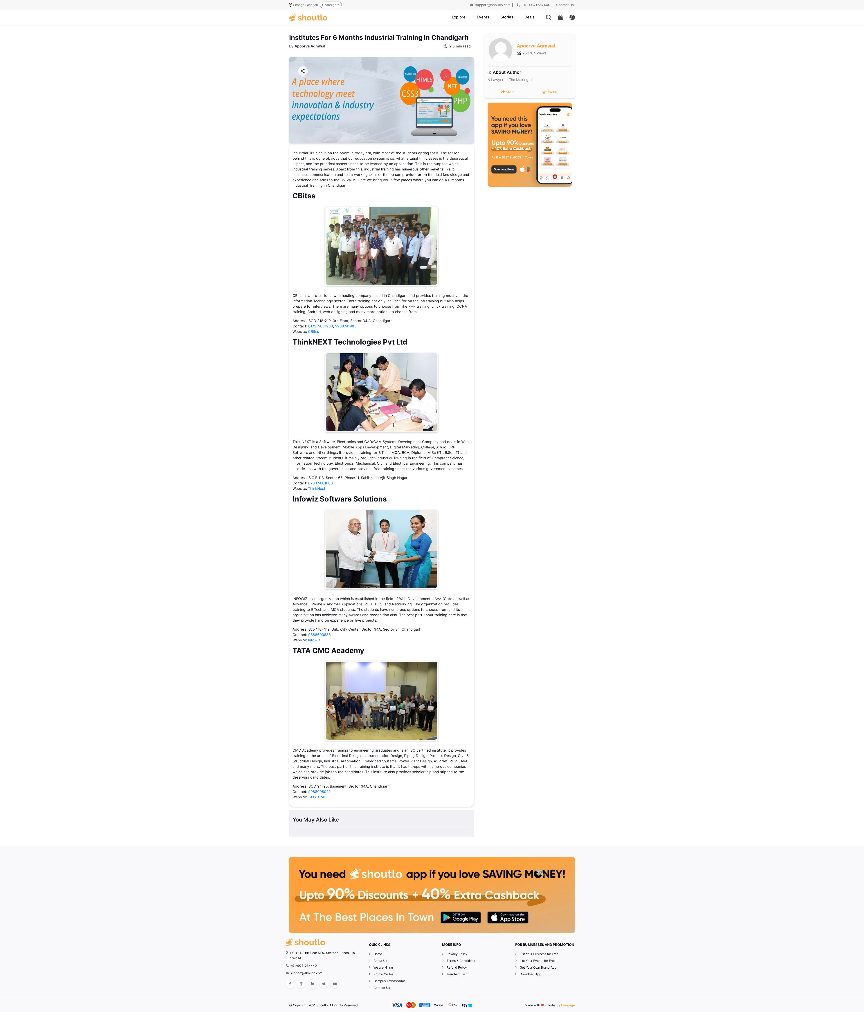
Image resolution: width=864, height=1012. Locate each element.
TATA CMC (317, 797)
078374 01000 (320, 483)
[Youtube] (335, 984)
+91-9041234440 (535, 5)
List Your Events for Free (538, 961)
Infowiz (314, 640)
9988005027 (319, 791)
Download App (530, 974)
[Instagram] (301, 984)
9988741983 (345, 326)
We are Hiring (383, 967)
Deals (529, 17)
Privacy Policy (457, 954)
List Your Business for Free (539, 954)
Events (483, 17)
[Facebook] (290, 984)
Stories (506, 17)
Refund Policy (457, 967)
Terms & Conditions (461, 961)
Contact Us (565, 5)
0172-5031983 (320, 326)
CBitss (313, 331)
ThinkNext (316, 488)
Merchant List (457, 974)
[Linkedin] (312, 984)
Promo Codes (383, 974)
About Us (380, 961)
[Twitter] (324, 984)
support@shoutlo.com (492, 5)
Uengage (568, 1005)
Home (378, 954)
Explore (459, 17)
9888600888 (319, 634)
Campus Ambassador (389, 981)
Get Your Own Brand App (538, 967)
